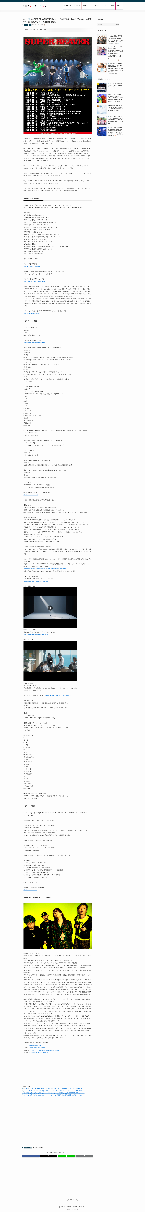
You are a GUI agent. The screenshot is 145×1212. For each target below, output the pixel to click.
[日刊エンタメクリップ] (34, 5)
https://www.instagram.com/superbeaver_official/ (45, 1050)
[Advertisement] (57, 1071)
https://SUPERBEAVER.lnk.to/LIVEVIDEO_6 (57, 695)
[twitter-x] (68, 1200)
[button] (31, 1156)
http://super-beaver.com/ (30, 495)
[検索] (77, 1200)
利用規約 (75, 1206)
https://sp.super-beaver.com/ (31, 313)
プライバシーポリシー (84, 1206)
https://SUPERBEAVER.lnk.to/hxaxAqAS (35, 634)
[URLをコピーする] (84, 1156)
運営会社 (62, 1206)
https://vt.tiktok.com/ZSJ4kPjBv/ (38, 1052)
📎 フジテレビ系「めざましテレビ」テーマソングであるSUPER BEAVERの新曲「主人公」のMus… (52, 1095)
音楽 (30, 24)
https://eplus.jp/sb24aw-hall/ (31, 266)
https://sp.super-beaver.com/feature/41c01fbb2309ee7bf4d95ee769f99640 (45, 568)
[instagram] (71, 1200)
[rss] (74, 1200)
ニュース (26, 24)
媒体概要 (69, 1206)
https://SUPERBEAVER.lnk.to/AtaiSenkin (35, 581)
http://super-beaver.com (30, 890)
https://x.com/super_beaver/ (37, 1047)
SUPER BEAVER (39, 1147)
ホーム (57, 1206)
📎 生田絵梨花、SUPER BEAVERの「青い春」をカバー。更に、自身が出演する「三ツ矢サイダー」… (53, 1088)
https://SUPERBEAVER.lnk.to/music (34, 281)
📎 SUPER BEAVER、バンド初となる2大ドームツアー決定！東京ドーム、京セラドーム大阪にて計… (53, 1090)
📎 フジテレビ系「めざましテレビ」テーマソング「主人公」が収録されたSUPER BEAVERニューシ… (53, 1093)
